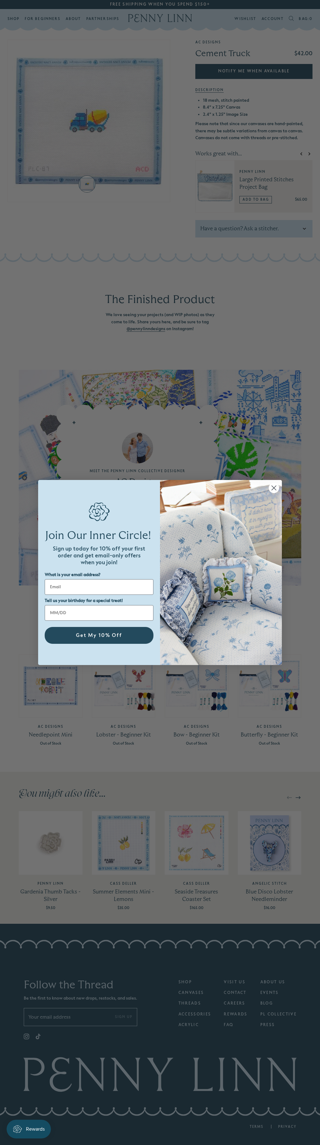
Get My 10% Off (99, 635)
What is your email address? (72, 574)
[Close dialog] (273, 487)
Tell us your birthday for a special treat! (84, 600)
